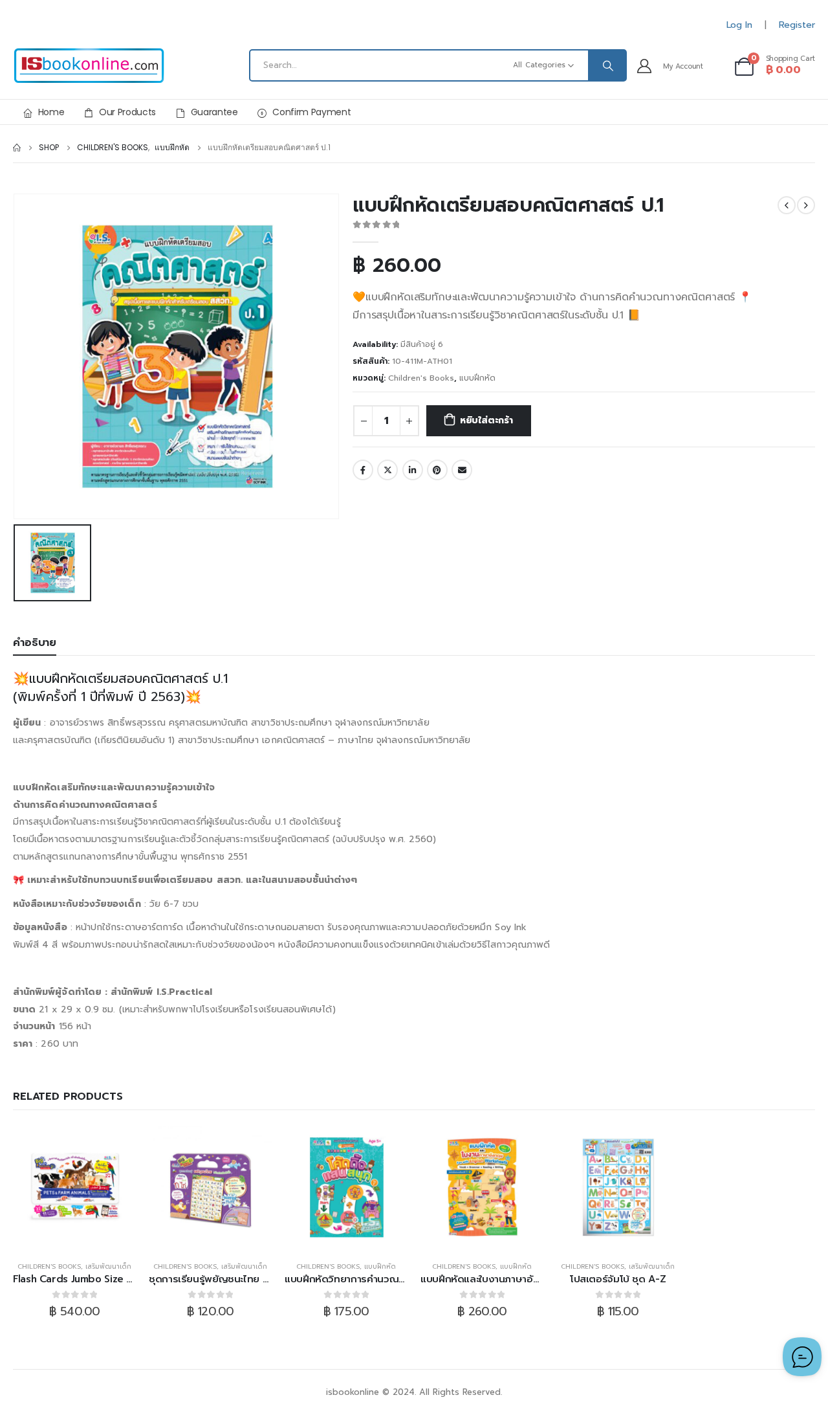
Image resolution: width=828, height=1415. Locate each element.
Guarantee (214, 112)
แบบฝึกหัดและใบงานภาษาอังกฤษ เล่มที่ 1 (504, 1279)
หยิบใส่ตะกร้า (486, 420)
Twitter (387, 470)
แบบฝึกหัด (477, 378)
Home (51, 112)
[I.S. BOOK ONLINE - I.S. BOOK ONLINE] (89, 65)
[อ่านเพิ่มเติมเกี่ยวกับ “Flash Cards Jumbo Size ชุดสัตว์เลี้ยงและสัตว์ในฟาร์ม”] (74, 1187)
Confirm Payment (311, 112)
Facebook (363, 470)
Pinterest (437, 470)
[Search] (607, 65)
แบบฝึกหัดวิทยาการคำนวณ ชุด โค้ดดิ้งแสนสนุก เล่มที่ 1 (400, 1279)
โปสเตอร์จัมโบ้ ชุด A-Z (618, 1279)
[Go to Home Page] (17, 147)
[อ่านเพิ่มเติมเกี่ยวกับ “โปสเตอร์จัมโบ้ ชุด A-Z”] (618, 1187)
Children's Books (421, 378)
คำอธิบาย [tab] (34, 643)
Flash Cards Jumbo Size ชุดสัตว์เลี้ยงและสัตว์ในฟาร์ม (129, 1279)
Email (462, 470)
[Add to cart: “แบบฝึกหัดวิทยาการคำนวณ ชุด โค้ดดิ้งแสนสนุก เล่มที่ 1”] (346, 1187)
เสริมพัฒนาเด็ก (108, 1266)
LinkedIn (412, 470)
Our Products (127, 112)
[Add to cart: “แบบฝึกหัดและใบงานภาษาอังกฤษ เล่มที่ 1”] (482, 1187)
